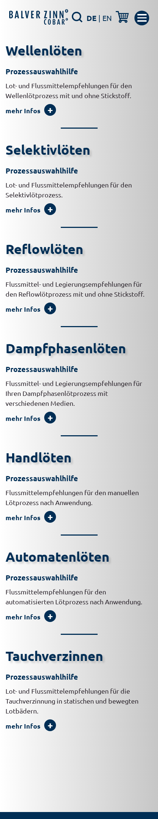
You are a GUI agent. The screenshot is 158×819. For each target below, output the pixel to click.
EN (107, 17)
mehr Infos (23, 110)
